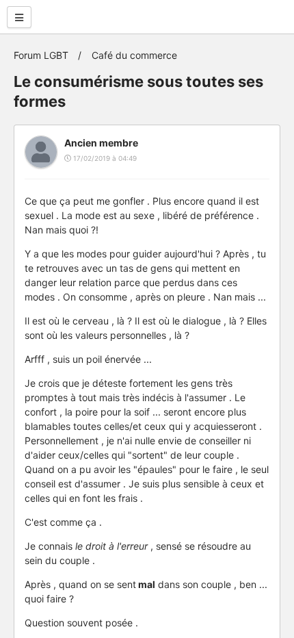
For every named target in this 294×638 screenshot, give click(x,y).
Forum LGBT (41, 55)
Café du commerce (134, 55)
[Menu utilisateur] (19, 17)
